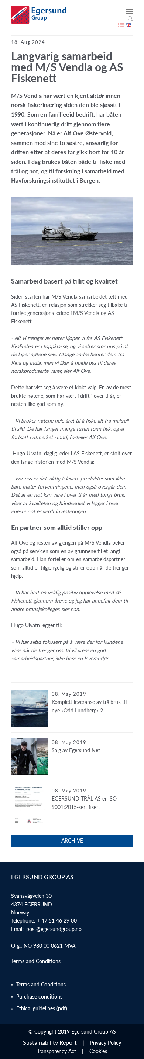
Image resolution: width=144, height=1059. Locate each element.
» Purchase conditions (36, 996)
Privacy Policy (105, 1042)
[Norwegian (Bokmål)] (121, 25)
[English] (128, 25)
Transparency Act (56, 1051)
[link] (72, 711)
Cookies (98, 1051)
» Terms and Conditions (38, 984)
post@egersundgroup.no (54, 929)
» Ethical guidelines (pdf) (39, 1008)
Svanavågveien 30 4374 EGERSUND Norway (31, 904)
